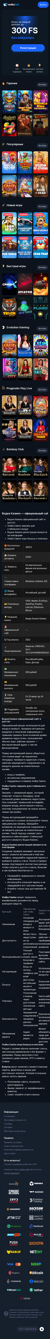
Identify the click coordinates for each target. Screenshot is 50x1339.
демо (9, 112)
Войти (43, 4)
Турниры (8, 1124)
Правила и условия (13, 1142)
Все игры (42, 85)
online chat (24, 1169)
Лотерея (8, 1127)
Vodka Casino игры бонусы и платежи (27, 538)
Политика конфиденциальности (18, 1150)
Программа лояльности (15, 1120)
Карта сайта (9, 1153)
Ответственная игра (13, 1146)
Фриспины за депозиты (15, 1131)
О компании (9, 1116)
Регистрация (28, 48)
